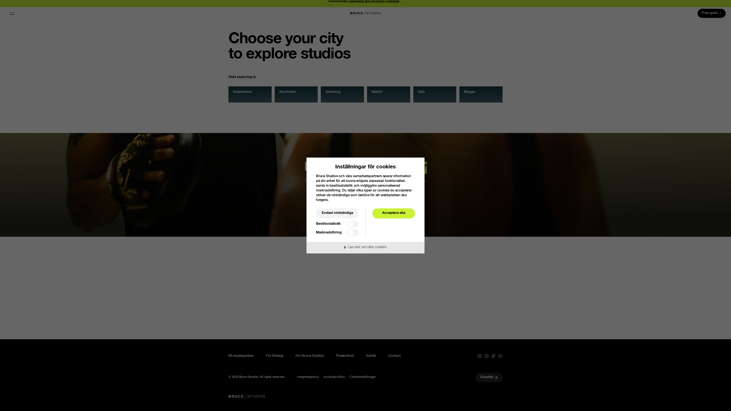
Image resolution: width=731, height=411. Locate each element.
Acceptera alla (393, 213)
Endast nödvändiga (337, 213)
